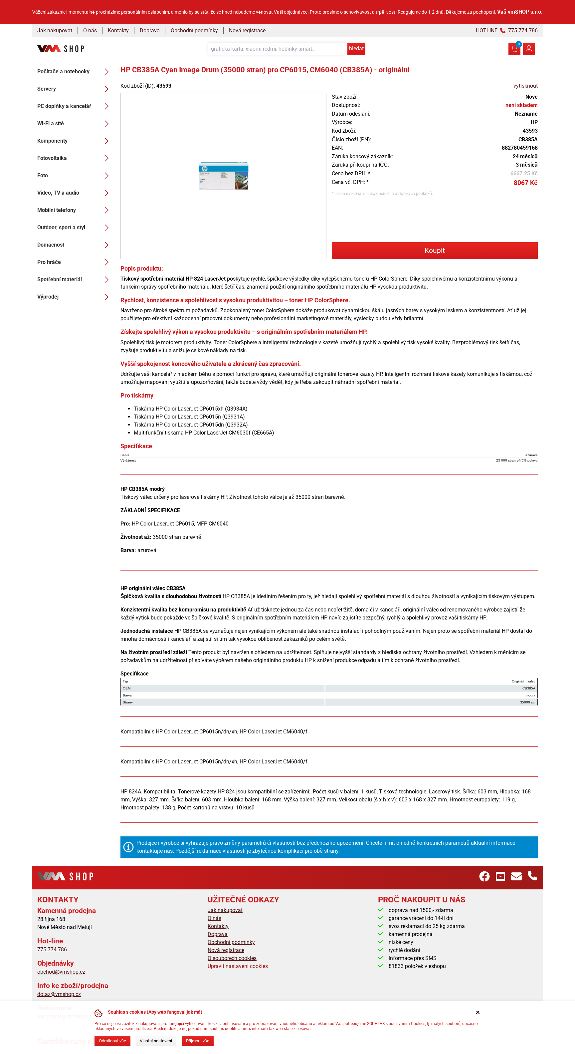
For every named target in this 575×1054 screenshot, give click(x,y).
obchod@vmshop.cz (61, 972)
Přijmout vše (197, 1040)
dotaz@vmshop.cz (59, 994)
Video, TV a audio (58, 193)
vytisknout (525, 86)
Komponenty (52, 141)
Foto (42, 175)
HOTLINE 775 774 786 (507, 30)
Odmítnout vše (112, 1040)
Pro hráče (49, 262)
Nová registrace (247, 30)
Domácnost (50, 245)
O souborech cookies (232, 958)
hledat (356, 48)
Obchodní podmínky (194, 30)
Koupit (435, 251)
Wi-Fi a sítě (50, 123)
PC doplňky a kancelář (64, 106)
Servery (46, 89)
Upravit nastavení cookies (238, 966)
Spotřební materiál (59, 279)
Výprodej (48, 297)
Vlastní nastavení (156, 1040)
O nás (90, 30)
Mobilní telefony (56, 210)
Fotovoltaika (52, 158)
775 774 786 (52, 949)
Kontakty (118, 30)
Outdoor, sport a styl (61, 227)
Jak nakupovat (54, 30)
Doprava (150, 30)
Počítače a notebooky (63, 71)
